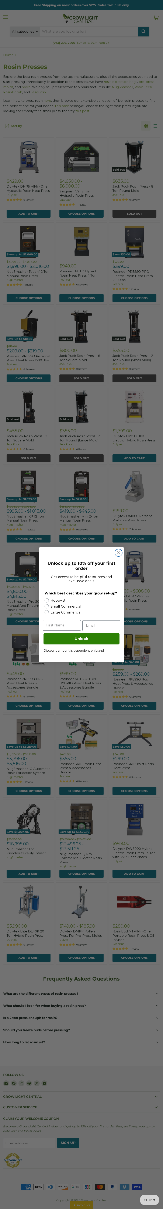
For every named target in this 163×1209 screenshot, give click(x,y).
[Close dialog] (118, 553)
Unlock (81, 638)
